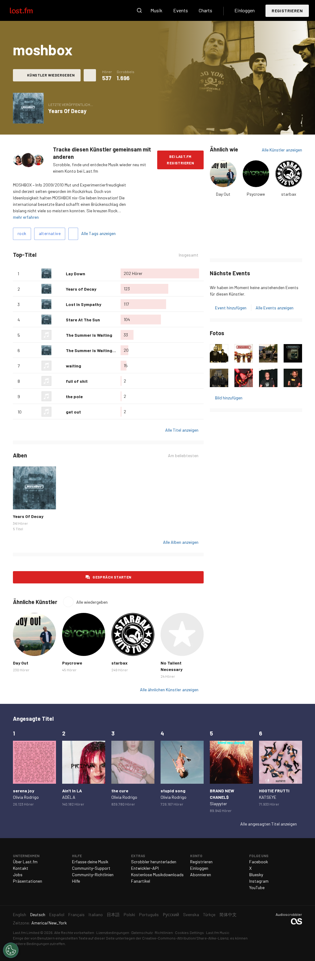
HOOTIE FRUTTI (274, 790)
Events (180, 10)
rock (22, 233)
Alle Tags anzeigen (98, 233)
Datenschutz (142, 932)
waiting (73, 365)
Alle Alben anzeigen (180, 542)
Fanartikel (140, 881)
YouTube (257, 887)
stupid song (173, 790)
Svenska (191, 914)
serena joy (23, 790)
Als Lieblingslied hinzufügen (59, 273)
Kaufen (21, 501)
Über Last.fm (25, 861)
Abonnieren (200, 874)
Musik (156, 10)
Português (149, 914)
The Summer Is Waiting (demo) (97, 350)
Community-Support (91, 868)
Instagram (259, 881)
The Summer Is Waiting (89, 335)
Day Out (223, 194)
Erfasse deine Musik (90, 861)
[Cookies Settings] (10, 950)
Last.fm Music (217, 932)
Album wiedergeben (28, 108)
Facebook (258, 861)
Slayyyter (218, 803)
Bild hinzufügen (228, 397)
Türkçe (209, 914)
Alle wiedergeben (92, 602)
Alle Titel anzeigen (181, 430)
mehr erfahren (26, 217)
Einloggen (244, 10)
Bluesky (256, 874)
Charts (205, 10)
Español (56, 914)
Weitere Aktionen (90, 75)
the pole (74, 396)
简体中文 (228, 914)
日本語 (113, 914)
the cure (119, 790)
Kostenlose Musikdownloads (157, 874)
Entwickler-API (145, 868)
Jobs (17, 874)
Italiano (96, 914)
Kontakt (20, 868)
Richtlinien (164, 932)
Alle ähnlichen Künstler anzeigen (169, 689)
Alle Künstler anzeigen (282, 149)
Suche (139, 10)
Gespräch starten (112, 577)
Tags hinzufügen (73, 234)
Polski (129, 914)
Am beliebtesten (183, 456)
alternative (50, 233)
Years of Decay (81, 289)
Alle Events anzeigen (274, 307)
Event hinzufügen (230, 307)
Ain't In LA (72, 790)
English (19, 914)
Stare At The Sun (83, 319)
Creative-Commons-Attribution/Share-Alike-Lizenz (185, 938)
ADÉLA (68, 797)
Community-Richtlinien (93, 874)
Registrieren (287, 10)
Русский (171, 914)
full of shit (77, 381)
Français (76, 914)
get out (73, 411)
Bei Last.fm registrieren (180, 159)
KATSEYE (267, 797)
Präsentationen (27, 881)
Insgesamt (188, 255)
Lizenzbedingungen (112, 932)
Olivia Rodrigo (26, 797)
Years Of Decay (67, 111)
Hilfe (76, 881)
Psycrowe (256, 194)
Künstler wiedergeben (50, 75)
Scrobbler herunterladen (153, 861)
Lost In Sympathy (83, 304)
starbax (288, 194)
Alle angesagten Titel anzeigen (268, 823)
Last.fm (28, 10)
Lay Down (75, 273)
